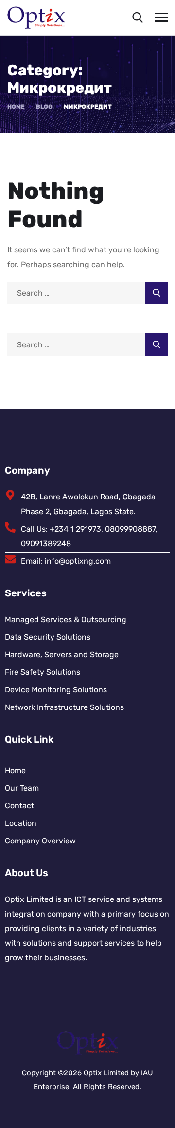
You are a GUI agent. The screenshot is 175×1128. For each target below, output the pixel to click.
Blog (44, 106)
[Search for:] (87, 293)
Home (16, 106)
